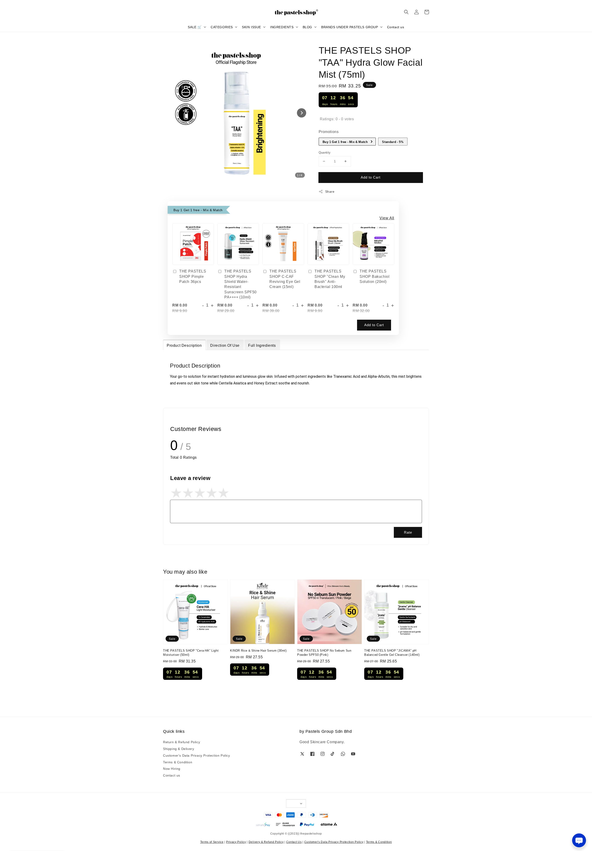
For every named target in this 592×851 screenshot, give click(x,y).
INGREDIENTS (282, 27)
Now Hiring (171, 768)
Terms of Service (212, 842)
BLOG (307, 27)
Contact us (395, 27)
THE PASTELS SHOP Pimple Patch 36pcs (192, 276)
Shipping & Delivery (178, 748)
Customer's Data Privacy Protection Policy (196, 755)
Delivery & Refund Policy (266, 842)
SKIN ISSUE (251, 27)
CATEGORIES (222, 27)
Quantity (325, 152)
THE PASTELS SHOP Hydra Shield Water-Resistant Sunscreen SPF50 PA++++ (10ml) (240, 283)
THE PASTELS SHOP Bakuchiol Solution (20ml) (374, 276)
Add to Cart (370, 177)
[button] (406, 12)
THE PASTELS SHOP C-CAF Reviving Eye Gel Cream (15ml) (284, 278)
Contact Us (294, 842)
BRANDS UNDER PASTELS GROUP (349, 27)
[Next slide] (301, 113)
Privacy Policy (236, 842)
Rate (408, 532)
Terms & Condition (177, 762)
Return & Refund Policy (181, 742)
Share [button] (330, 191)
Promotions (329, 131)
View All (386, 217)
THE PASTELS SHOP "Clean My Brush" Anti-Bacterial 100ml (329, 278)
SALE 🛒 (195, 27)
